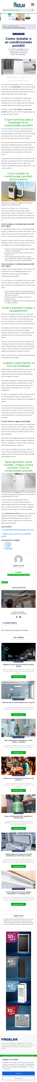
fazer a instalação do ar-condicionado (16, 208)
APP (27, 520)
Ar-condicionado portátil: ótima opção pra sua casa (17, 530)
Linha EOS (4, 516)
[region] (18, 1069)
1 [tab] (16, 606)
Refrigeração (18, 661)
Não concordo (18, 1078)
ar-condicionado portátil (8, 131)
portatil (4, 582)
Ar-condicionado (13, 26)
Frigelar (21, 516)
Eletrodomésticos (18, 775)
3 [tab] (20, 606)
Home (4, 26)
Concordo (18, 1073)
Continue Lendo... (18, 676)
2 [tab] (18, 606)
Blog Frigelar (9, 548)
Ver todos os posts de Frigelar (18, 574)
